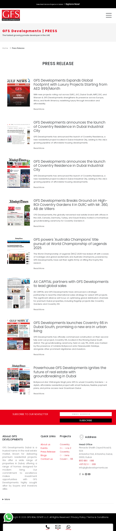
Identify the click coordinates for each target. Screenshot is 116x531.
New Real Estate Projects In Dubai (49, 4)
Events (44, 448)
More (7, 499)
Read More (39, 109)
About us (45, 444)
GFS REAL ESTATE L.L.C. (38, 517)
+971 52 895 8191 (87, 464)
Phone (47, 529)
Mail (58, 529)
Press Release (48, 451)
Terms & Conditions (97, 517)
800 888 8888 (86, 460)
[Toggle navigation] (108, 15)
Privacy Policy (78, 517)
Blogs (44, 455)
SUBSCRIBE (85, 420)
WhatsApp (68, 529)
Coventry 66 (66, 459)
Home (5, 48)
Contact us (47, 459)
